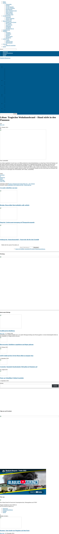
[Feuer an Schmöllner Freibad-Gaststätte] (3, 375)
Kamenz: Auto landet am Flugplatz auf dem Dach (14, 530)
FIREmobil (8, 26)
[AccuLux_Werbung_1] (29, 257)
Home (4, 1)
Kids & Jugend (9, 12)
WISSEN (5, 31)
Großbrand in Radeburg (7, 330)
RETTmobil (8, 23)
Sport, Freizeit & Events (11, 10)
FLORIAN (8, 27)
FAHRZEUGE (6, 30)
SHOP (4, 46)
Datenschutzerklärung (8, 53)
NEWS (4, 3)
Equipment (8, 17)
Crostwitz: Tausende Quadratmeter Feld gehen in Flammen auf (18, 367)
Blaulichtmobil (9, 42)
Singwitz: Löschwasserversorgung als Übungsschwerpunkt (17, 222)
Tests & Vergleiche (10, 18)
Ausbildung (8, 33)
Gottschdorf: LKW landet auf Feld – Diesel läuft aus (19, 185)
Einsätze (8, 5)
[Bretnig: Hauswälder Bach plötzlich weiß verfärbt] (8, 202)
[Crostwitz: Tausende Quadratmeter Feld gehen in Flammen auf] (3, 364)
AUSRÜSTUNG (7, 15)
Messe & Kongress (7, 21)
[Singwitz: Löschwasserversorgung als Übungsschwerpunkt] (8, 219)
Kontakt (5, 54)
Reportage (8, 32)
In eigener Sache (9, 14)
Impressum (5, 51)
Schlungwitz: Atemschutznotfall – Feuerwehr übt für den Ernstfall (19, 239)
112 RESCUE (9, 24)
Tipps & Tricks (9, 36)
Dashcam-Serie (9, 41)
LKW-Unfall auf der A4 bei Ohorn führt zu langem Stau (16, 355)
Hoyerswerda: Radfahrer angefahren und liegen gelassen (16, 344)
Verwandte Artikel (4, 187)
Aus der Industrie (10, 6)
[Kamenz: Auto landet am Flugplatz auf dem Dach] (11, 527)
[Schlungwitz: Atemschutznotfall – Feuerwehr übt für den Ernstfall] (8, 236)
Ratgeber (8, 35)
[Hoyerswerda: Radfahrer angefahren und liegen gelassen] (3, 341)
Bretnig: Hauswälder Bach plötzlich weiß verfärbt (14, 205)
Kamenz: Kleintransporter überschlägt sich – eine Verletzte (21, 183)
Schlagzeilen (9, 4)
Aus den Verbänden (10, 8)
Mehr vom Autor (13, 187)
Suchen (1, 383)
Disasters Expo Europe (11, 22)
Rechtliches (8, 37)
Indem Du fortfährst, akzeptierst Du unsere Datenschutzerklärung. (30, 249)
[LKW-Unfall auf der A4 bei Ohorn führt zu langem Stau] (3, 352)
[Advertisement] (17, 61)
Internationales (9, 9)
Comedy (8, 40)
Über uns (5, 44)
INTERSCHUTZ (10, 28)
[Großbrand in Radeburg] (11, 328)
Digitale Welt (9, 19)
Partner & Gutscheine (11, 45)
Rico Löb (2, 124)
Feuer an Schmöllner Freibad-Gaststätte (12, 378)
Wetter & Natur (9, 13)
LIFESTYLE (6, 39)
